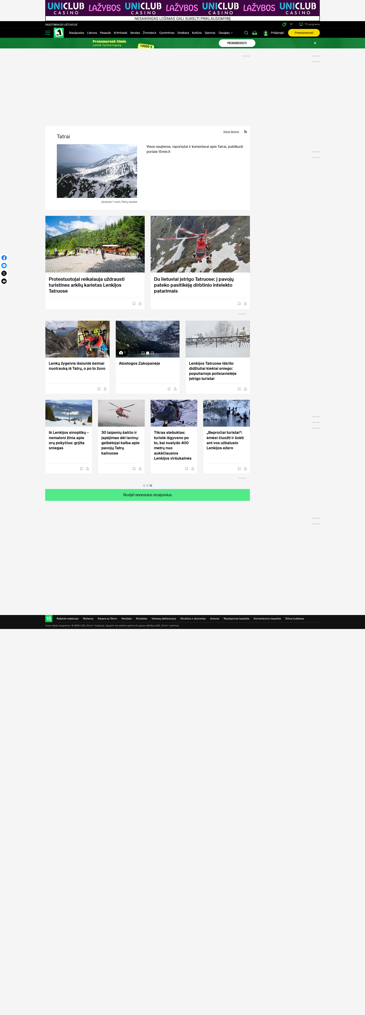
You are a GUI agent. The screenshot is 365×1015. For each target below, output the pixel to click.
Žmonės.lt (149, 33)
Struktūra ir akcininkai (193, 618)
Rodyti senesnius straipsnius (147, 494)
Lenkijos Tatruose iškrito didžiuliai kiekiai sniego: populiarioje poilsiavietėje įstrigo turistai (213, 371)
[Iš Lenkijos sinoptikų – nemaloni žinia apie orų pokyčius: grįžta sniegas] (68, 413)
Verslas (135, 33)
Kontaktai (141, 618)
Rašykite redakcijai (68, 618)
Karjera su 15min (107, 618)
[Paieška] (246, 33)
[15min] (59, 33)
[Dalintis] (140, 303)
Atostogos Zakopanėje (139, 363)
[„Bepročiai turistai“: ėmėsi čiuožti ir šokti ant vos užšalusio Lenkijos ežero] (226, 413)
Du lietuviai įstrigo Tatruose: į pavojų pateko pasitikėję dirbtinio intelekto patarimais (194, 285)
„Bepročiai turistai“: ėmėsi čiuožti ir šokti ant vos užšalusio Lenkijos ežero (225, 440)
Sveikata (183, 33)
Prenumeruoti (304, 33)
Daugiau (224, 33)
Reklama (88, 618)
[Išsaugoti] (134, 303)
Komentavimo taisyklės (267, 618)
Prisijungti (277, 33)
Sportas (210, 33)
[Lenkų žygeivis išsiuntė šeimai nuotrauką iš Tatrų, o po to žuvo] (77, 339)
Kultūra (197, 33)
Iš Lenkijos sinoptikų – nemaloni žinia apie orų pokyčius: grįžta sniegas (69, 440)
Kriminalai (120, 33)
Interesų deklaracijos (164, 618)
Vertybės (126, 618)
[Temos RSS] (244, 131)
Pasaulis (105, 33)
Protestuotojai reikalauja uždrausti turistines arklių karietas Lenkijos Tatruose (87, 285)
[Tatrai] (97, 171)
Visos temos (231, 131)
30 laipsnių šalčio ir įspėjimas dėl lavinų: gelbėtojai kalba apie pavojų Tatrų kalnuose (120, 443)
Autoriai (214, 618)
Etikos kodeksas (294, 618)
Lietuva (92, 33)
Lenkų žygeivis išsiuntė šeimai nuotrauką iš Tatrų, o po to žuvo (77, 366)
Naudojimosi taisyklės (236, 618)
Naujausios (76, 33)
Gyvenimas (166, 33)
